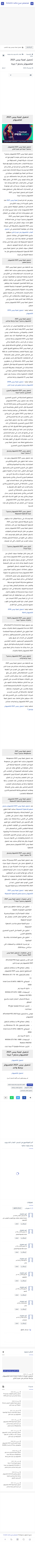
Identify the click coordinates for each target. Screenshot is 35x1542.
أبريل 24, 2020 (15, 1401)
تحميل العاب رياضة (17, 1087)
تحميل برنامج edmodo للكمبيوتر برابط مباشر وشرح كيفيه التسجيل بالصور (12, 1476)
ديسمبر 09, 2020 (15, 1441)
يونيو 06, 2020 (15, 1451)
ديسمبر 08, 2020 (15, 1392)
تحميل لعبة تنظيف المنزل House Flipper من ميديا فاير (11, 1404)
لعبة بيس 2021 (12, 200)
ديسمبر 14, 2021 (15, 1430)
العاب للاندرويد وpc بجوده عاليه (16, 1084)
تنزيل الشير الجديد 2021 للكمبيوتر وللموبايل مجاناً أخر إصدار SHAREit (11, 1444)
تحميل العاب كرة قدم (26, 1090)
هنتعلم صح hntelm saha (17, 3)
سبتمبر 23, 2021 (15, 1483)
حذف (16, 1223)
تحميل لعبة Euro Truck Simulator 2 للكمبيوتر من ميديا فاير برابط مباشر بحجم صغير (12, 1465)
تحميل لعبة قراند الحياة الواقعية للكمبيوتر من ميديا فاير (12, 1413)
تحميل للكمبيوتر (17, 1073)
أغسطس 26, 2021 (14, 1410)
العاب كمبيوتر (28, 1087)
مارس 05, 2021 (15, 1420)
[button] (24, 1097)
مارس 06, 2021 (15, 1461)
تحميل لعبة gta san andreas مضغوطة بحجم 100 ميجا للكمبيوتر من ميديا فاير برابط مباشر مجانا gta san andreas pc (12, 1455)
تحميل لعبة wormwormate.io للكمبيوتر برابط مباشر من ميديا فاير (18, 1377)
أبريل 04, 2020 (15, 1472)
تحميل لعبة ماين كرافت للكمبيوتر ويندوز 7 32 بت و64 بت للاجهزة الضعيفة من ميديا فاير (11, 1434)
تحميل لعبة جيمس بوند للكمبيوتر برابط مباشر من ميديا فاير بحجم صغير (12, 47)
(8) (3, 68)
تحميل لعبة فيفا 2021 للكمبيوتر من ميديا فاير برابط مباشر (12, 1486)
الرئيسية (28, 54)
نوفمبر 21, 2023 (27, 1374)
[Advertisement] (17, 25)
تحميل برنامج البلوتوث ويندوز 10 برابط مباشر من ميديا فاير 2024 (12, 1395)
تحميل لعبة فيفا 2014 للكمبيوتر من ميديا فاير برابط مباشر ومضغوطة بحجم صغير (12, 1424)
